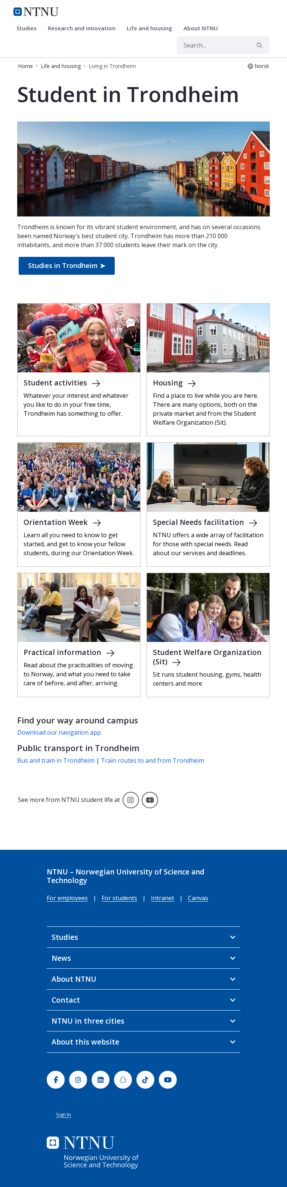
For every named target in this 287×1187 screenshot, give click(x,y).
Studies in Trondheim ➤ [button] (66, 265)
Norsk (261, 66)
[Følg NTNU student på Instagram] (131, 800)
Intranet (162, 898)
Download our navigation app (59, 732)
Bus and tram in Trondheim (56, 760)
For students (119, 898)
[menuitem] (29, 28)
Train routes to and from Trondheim (152, 760)
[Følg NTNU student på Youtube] (150, 800)
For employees (67, 898)
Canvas (198, 898)
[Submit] (260, 45)
